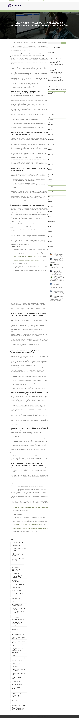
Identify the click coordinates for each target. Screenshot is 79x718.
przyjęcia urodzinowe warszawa (17, 657)
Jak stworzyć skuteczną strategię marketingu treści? (58, 290)
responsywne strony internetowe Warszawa (18, 661)
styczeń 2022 (51, 161)
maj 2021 (50, 181)
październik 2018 (51, 221)
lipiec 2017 (50, 236)
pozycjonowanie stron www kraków (18, 619)
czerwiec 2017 (51, 238)
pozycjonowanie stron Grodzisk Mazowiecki (17, 605)
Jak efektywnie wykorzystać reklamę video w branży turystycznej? (57, 67)
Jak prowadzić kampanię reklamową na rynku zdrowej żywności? (58, 296)
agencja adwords (17, 543)
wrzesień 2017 (51, 231)
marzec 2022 (50, 156)
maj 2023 (50, 122)
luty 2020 (50, 219)
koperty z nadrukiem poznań (16, 569)
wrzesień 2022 (51, 142)
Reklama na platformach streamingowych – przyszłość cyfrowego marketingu (57, 73)
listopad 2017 (51, 226)
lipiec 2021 (50, 176)
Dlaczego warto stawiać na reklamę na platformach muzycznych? (56, 62)
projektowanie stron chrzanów (18, 641)
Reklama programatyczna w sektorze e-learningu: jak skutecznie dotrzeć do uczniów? (29, 269)
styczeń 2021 (51, 191)
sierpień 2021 (51, 174)
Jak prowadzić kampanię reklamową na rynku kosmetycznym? (57, 284)
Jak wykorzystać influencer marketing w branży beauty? (58, 265)
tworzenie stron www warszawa (17, 700)
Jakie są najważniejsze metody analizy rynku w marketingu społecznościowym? (59, 271)
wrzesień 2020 (51, 201)
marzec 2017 (50, 246)
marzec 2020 (50, 216)
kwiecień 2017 (51, 243)
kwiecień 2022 (51, 154)
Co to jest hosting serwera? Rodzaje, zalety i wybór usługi (29, 0)
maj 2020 (50, 211)
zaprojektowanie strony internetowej (19, 708)
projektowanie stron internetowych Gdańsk (18, 645)
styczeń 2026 (51, 114)
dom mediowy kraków (18, 559)
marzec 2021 (50, 186)
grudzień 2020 (51, 194)
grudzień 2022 (51, 134)
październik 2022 (51, 139)
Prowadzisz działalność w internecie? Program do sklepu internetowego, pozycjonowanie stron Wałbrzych (59, 277)
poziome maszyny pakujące (18, 596)
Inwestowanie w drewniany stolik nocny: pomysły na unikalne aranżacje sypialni (56, 80)
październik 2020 (51, 199)
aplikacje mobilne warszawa (19, 550)
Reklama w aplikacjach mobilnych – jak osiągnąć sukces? (59, 259)
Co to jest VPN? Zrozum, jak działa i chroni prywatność (56, 93)
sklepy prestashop (15, 663)
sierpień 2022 (51, 144)
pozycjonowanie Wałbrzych (19, 632)
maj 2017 (50, 241)
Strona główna (13, 11)
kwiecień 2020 (51, 214)
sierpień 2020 (51, 204)
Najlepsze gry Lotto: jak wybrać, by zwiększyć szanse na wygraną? (55, 86)
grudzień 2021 (51, 164)
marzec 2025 (50, 119)
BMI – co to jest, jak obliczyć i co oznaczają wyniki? (56, 83)
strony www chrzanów (16, 678)
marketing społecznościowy (18, 581)
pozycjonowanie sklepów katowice (18, 601)
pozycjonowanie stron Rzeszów (17, 616)
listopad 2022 (51, 137)
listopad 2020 (51, 196)
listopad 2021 (51, 166)
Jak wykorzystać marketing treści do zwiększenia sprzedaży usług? (26, 260)
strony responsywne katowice (18, 670)
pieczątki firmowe (19, 593)
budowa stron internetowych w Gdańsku (17, 554)
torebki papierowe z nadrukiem (17, 690)
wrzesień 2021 (51, 171)
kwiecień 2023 (51, 124)
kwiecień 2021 (51, 184)
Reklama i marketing (12, 0)
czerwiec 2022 (51, 149)
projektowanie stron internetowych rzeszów (18, 650)
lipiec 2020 (50, 206)
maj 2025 (50, 117)
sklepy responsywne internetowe (17, 666)
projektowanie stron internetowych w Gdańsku (19, 655)
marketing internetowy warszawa (17, 576)
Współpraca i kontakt (25, 11)
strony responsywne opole (18, 674)
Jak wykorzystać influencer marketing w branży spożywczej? (56, 65)
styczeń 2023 (51, 132)
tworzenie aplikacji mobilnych (16, 695)
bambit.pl (50, 29)
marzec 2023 (50, 127)
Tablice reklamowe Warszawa (17, 684)
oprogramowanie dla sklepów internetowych (18, 588)
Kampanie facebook (15, 563)
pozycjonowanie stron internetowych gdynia (19, 610)
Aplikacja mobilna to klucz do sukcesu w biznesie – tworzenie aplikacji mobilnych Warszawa (30, 248)
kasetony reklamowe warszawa (17, 565)
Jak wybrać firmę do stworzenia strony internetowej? (23, 252)
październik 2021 (51, 169)
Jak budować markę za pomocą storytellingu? (55, 70)
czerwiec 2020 (51, 209)
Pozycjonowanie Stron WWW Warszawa (18, 623)
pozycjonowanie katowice (16, 598)
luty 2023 (50, 129)
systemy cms (16, 682)
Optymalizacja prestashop (16, 590)
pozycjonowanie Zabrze (18, 634)
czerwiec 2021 (51, 179)
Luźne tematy (51, 50)
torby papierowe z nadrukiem (17, 687)
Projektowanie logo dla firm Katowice (18, 637)
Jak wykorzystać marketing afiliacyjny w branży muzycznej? (59, 253)
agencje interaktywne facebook (17, 546)
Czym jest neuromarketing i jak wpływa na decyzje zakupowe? (24, 256)
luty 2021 (50, 189)
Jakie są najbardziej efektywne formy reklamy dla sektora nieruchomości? (27, 264)
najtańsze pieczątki (18, 585)
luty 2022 (50, 159)
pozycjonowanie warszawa (17, 628)
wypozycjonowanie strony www (17, 703)
